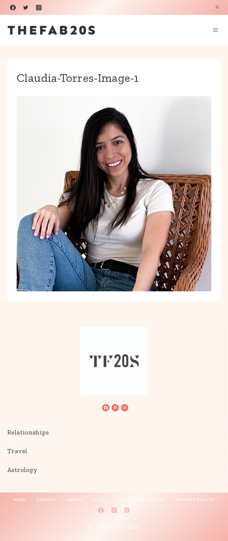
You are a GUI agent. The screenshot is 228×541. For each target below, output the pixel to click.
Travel (17, 451)
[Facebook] (12, 7)
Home (19, 500)
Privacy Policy (195, 500)
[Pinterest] (127, 510)
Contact (47, 500)
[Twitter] (25, 7)
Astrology (22, 470)
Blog (100, 500)
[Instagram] (38, 7)
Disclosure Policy (141, 500)
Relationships (28, 432)
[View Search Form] (217, 7)
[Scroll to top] (213, 517)
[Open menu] (215, 30)
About (75, 500)
